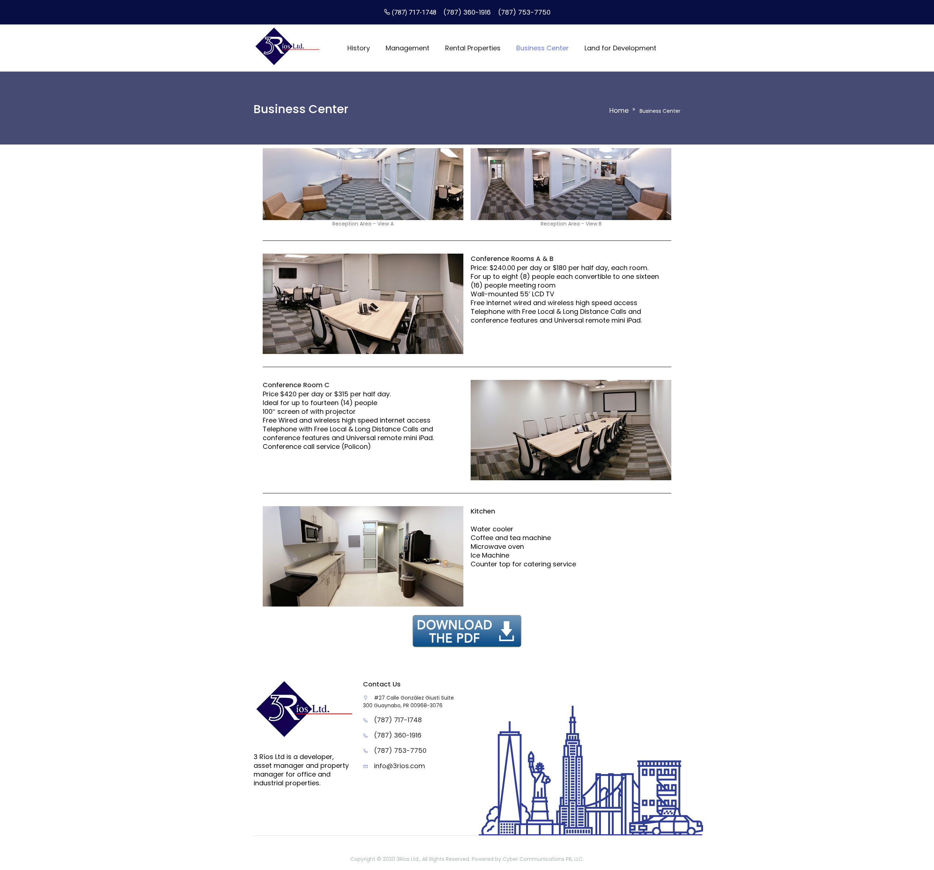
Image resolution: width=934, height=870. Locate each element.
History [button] (358, 48)
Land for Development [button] (620, 48)
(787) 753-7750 (400, 750)
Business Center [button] (542, 48)
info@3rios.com (399, 765)
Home (619, 110)
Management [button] (407, 48)
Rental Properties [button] (473, 48)
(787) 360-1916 (468, 12)
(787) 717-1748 (415, 12)
